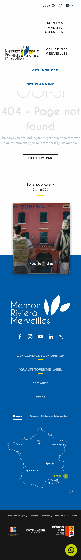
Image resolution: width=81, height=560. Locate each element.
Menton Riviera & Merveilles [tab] (49, 416)
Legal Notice (59, 515)
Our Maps (33, 515)
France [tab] (17, 416)
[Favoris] (60, 5)
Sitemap (73, 515)
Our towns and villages (14, 515)
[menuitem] (55, 28)
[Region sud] (63, 531)
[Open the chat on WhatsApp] (71, 550)
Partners (46, 515)
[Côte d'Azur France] (35, 531)
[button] (53, 5)
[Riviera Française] (13, 531)
